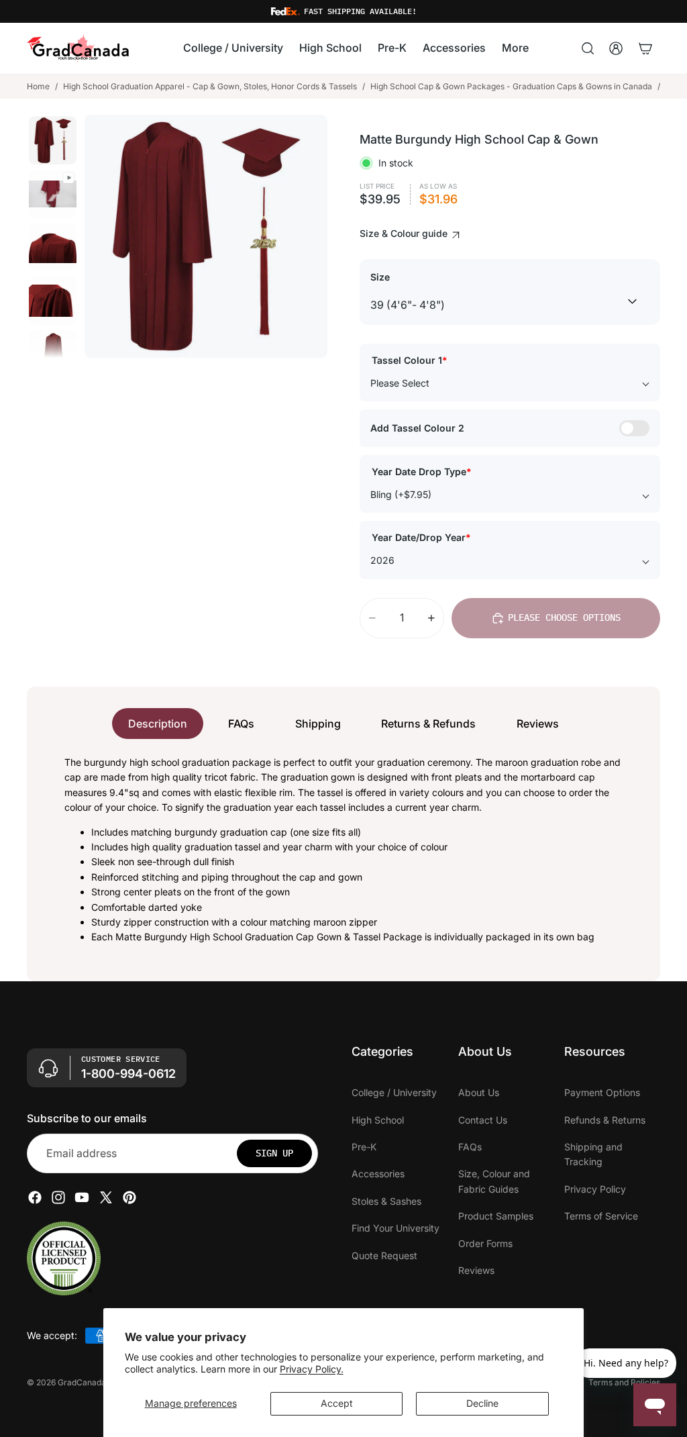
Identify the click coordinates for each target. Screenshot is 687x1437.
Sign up (274, 1153)
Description (157, 723)
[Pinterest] (129, 1197)
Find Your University (395, 1228)
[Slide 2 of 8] (53, 194)
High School (378, 1119)
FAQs (241, 723)
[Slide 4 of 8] (53, 301)
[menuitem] (515, 49)
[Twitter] (106, 1197)
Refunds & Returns (604, 1119)
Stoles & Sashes (386, 1201)
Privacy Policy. (312, 1369)
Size (380, 277)
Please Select (399, 383)
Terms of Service (601, 1216)
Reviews (538, 723)
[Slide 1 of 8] (53, 140)
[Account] (616, 48)
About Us (478, 1092)
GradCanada (82, 1382)
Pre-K (364, 1146)
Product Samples (495, 1216)
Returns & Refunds (428, 723)
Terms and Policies (624, 1382)
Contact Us (482, 1119)
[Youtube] (82, 1197)
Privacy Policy (595, 1189)
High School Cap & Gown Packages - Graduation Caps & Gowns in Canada (511, 86)
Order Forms (485, 1242)
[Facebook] (35, 1197)
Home (38, 86)
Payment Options (602, 1092)
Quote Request (384, 1254)
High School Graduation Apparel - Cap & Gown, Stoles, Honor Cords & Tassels (210, 86)
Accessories (378, 1173)
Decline (482, 1403)
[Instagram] (58, 1197)
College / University (394, 1092)
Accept (337, 1403)
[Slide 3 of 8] (53, 248)
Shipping (318, 723)
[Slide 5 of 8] (53, 354)
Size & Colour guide (405, 233)
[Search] (587, 48)
